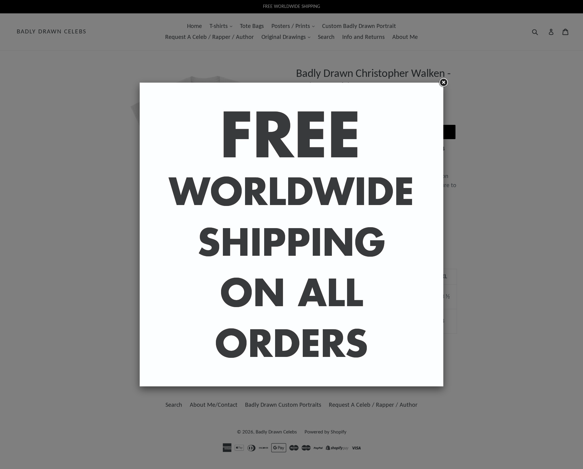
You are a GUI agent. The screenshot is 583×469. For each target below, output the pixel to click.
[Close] (443, 82)
